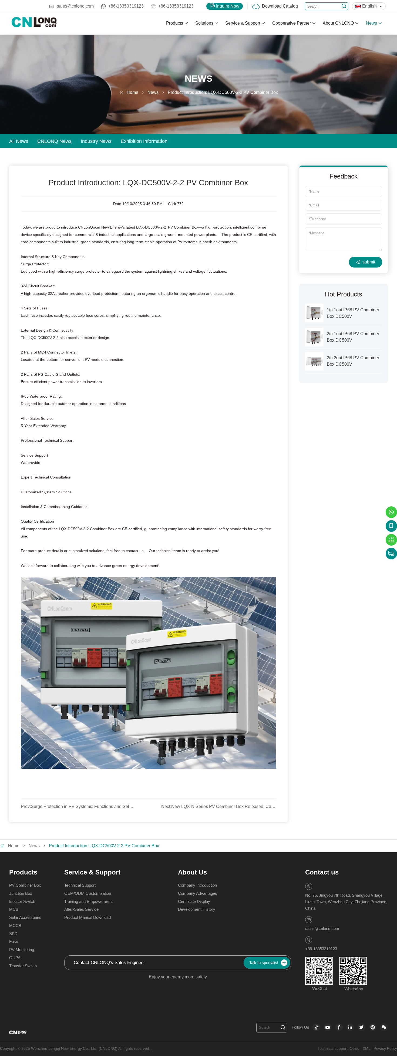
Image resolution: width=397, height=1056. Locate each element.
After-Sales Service (81, 909)
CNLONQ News (54, 141)
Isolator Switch (22, 901)
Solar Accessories (25, 917)
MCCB (15, 925)
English (369, 6)
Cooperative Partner (291, 23)
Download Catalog (280, 6)
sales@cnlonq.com (75, 6)
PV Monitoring (21, 949)
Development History (196, 909)
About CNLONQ (338, 23)
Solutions (204, 23)
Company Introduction (197, 885)
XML (366, 1048)
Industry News (96, 141)
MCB (13, 909)
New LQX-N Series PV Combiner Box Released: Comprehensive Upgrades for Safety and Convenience (218, 806)
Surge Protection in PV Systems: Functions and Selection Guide (78, 806)
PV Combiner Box (25, 885)
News (371, 23)
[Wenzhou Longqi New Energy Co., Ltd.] (34, 23)
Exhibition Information (144, 141)
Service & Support (242, 23)
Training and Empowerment (88, 901)
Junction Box (20, 893)
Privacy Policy (385, 1048)
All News (18, 141)
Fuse (13, 941)
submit (368, 262)
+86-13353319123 (126, 6)
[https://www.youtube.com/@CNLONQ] (328, 1027)
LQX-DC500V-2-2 (152, 227)
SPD (13, 933)
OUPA (15, 957)
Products (174, 23)
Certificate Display (194, 901)
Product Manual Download (87, 917)
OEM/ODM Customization (87, 893)
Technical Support (80, 885)
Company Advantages (197, 893)
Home (132, 92)
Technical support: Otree (338, 1048)
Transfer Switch (23, 965)
